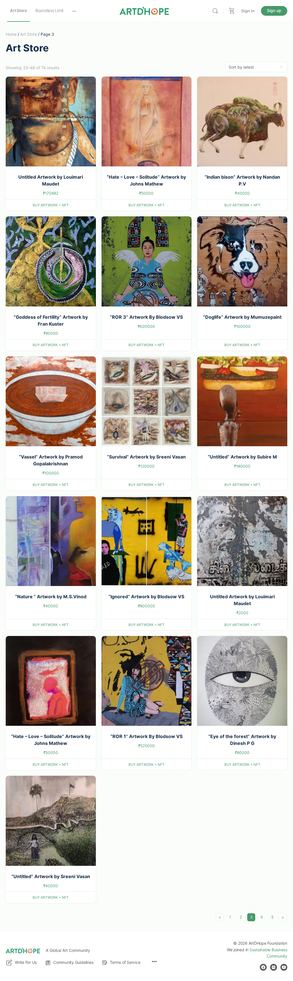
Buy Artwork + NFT (51, 205)
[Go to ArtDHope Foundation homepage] (144, 10)
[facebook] (263, 967)
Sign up (274, 10)
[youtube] (283, 967)
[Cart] (231, 11)
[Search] (215, 10)
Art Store (28, 34)
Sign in (248, 10)
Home (11, 34)
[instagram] (273, 967)
